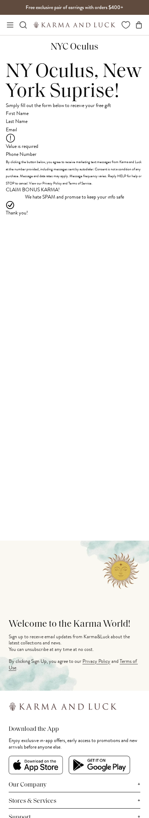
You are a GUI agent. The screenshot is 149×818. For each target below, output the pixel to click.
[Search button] (23, 25)
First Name (17, 113)
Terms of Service (79, 183)
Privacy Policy (52, 183)
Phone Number (21, 154)
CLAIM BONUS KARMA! (33, 189)
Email (11, 129)
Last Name (16, 121)
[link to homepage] (74, 25)
